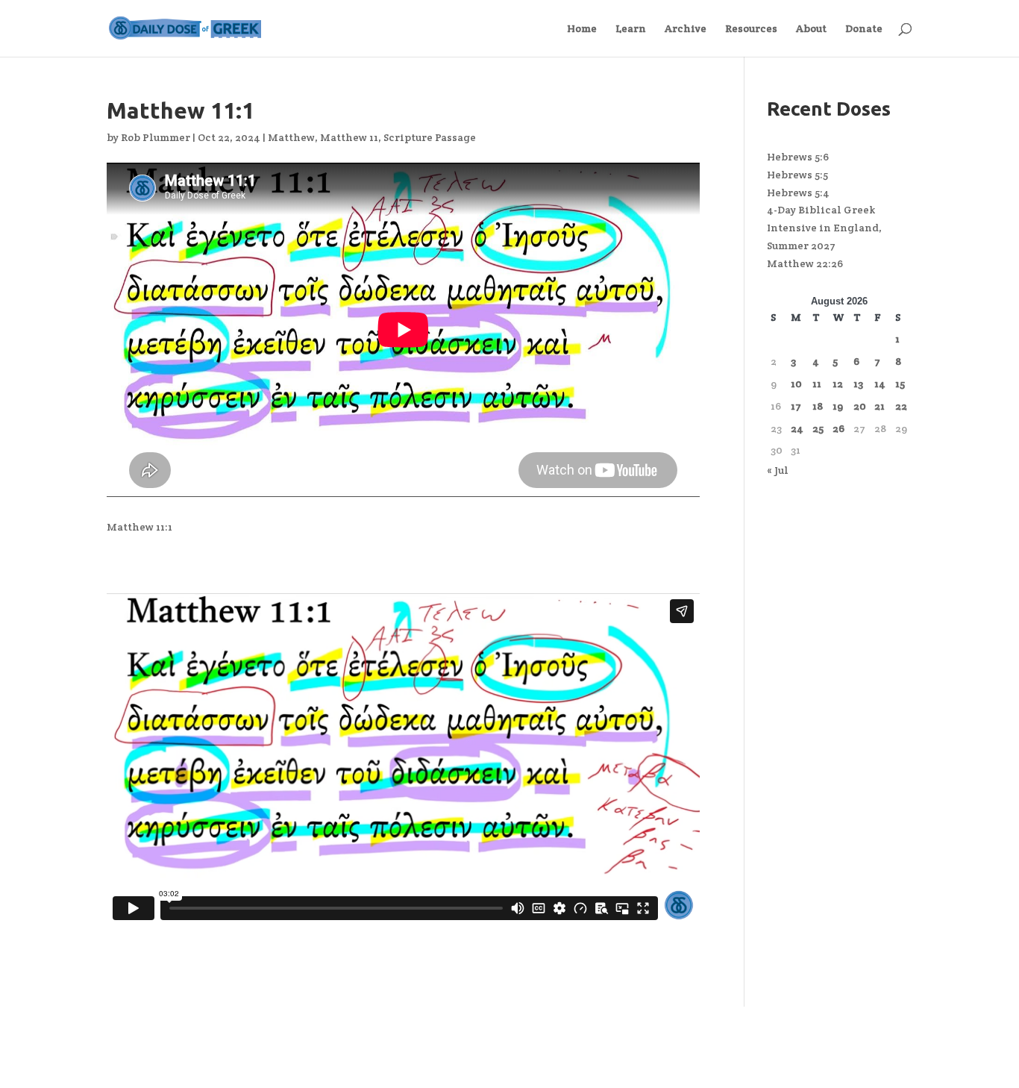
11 (816, 383)
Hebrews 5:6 (798, 156)
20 (859, 406)
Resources (751, 29)
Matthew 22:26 (805, 263)
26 (838, 428)
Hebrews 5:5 (797, 174)
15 (900, 383)
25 (818, 428)
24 (797, 428)
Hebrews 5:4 (798, 192)
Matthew (291, 137)
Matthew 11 (349, 137)
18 (817, 406)
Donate (863, 29)
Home (582, 29)
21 (879, 406)
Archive (685, 29)
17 (796, 406)
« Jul (777, 470)
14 (879, 383)
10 (796, 383)
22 (901, 406)
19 (838, 406)
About (811, 29)
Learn (630, 29)
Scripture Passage (429, 137)
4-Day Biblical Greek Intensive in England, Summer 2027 (824, 227)
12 (838, 383)
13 (858, 383)
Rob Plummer (155, 137)
